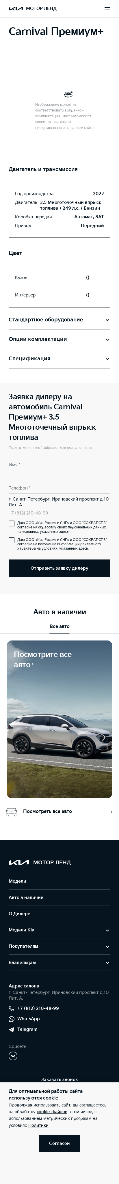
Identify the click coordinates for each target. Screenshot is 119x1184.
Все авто (60, 626)
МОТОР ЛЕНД (41, 8)
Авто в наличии (26, 897)
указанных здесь (54, 532)
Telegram (27, 1029)
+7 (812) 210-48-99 (28, 513)
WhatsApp (28, 1019)
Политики (38, 1125)
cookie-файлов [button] (52, 1111)
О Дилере (19, 914)
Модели (17, 881)
